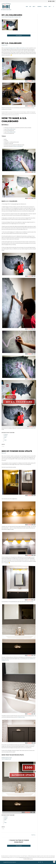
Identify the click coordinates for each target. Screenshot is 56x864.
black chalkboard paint (11, 129)
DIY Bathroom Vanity (21, 717)
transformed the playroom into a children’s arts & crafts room (15, 48)
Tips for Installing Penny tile (6, 759)
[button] (53, 6)
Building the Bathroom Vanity (7, 757)
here (18, 114)
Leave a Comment (5, 16)
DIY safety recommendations (17, 146)
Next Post (34, 834)
